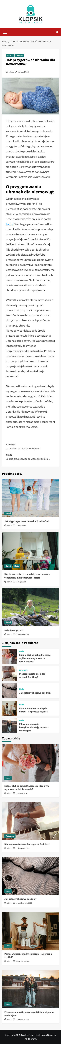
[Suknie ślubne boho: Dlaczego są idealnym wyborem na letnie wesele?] (9, 656)
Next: (28, 457)
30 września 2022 (22, 961)
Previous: (23, 446)
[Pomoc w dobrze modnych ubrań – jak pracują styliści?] (9, 707)
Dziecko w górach (13, 630)
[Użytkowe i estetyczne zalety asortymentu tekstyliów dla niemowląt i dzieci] (30, 551)
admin (11, 72)
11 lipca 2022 (23, 72)
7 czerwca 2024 (21, 793)
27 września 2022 (22, 1019)
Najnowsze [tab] (12, 643)
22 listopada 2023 (22, 848)
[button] (5, 32)
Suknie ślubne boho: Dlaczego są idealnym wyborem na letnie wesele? (35, 658)
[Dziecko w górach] (30, 607)
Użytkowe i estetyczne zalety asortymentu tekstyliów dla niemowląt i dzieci (27, 575)
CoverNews (47, 1034)
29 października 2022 (24, 903)
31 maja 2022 (21, 582)
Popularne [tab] (30, 643)
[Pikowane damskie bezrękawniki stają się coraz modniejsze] (9, 725)
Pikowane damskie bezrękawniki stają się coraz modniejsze (34, 727)
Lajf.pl (9, 224)
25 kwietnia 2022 (22, 634)
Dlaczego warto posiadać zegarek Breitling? (32, 675)
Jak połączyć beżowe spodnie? (35, 693)
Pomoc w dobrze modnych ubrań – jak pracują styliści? (33, 710)
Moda (16, 566)
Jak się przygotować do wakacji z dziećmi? (27, 521)
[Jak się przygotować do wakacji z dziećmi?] (30, 498)
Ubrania (19, 55)
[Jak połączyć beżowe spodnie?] (9, 690)
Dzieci (9, 55)
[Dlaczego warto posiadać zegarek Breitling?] (9, 673)
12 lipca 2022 (21, 525)
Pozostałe (23, 670)
